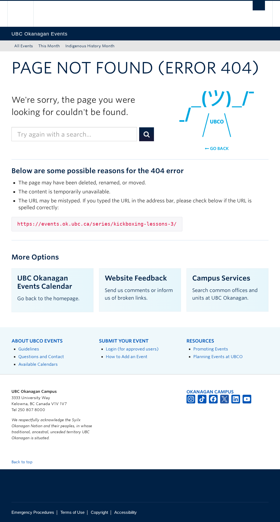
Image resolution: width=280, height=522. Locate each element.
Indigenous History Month (90, 46)
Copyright (99, 512)
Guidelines (28, 349)
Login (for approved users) (132, 349)
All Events (23, 46)
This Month (49, 46)
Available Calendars (38, 364)
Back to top (22, 462)
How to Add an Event (126, 356)
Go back (219, 148)
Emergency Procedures (32, 512)
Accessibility (125, 512)
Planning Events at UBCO (218, 356)
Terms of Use (72, 512)
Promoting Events (210, 349)
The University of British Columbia (24, 14)
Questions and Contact (41, 356)
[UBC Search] (259, 5)
